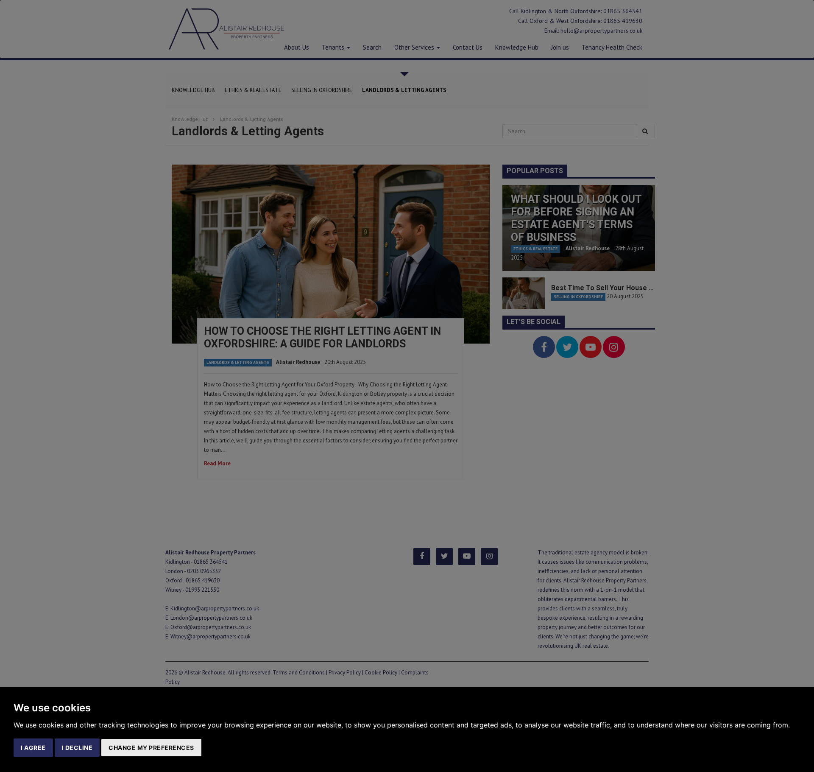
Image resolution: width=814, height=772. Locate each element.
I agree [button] (33, 747)
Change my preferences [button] (151, 747)
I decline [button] (77, 747)
